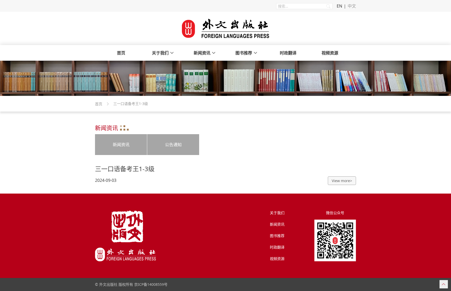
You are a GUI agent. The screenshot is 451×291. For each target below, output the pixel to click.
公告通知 (173, 144)
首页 (121, 53)
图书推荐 (243, 53)
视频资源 (330, 53)
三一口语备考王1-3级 (125, 168)
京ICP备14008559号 (151, 284)
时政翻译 (288, 53)
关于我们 (160, 53)
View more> (342, 180)
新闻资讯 (202, 53)
